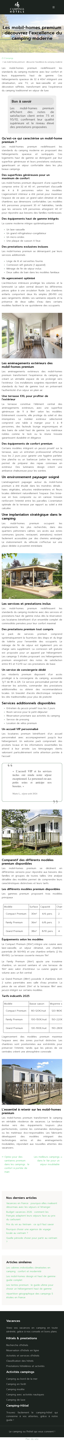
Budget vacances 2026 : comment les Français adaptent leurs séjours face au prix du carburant (30, 1215)
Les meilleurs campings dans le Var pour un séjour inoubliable (47, 1160)
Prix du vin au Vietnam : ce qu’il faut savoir (30, 1224)
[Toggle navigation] (53, 7)
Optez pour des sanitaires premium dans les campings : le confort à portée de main (16, 1164)
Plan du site (32, 1439)
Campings (9, 58)
